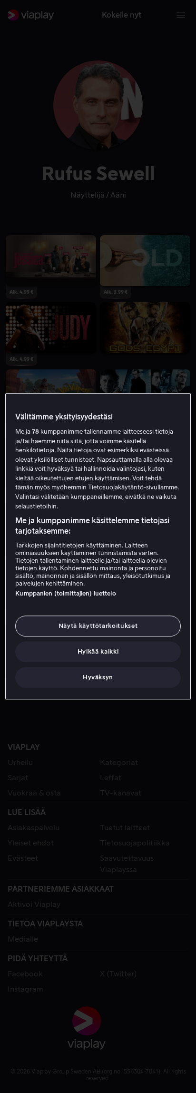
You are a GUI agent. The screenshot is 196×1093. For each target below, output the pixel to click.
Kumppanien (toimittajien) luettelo (65, 593)
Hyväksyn (98, 678)
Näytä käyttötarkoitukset (98, 626)
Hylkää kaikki (98, 651)
